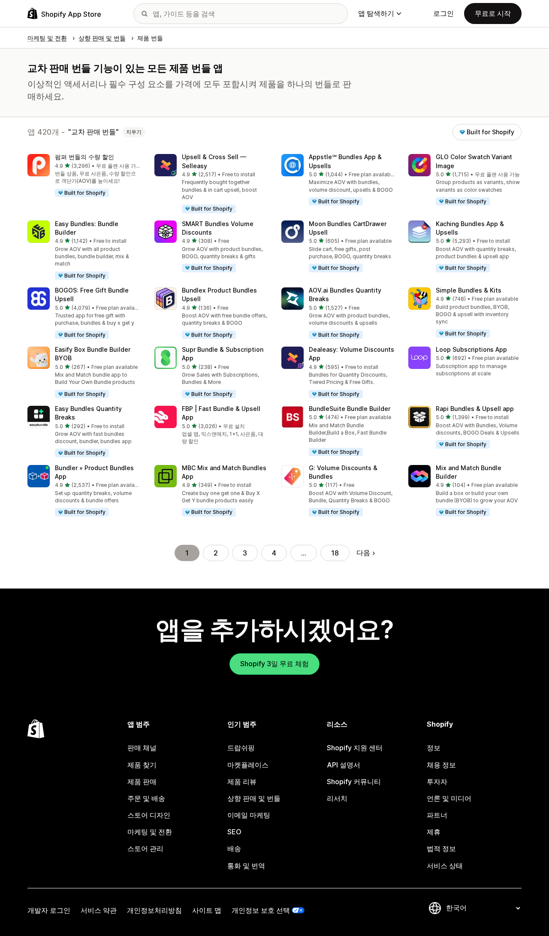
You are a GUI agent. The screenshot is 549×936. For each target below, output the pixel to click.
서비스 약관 (99, 910)
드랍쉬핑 (241, 747)
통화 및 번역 (246, 865)
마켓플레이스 (247, 765)
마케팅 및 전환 (149, 831)
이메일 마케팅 (248, 815)
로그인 (443, 13)
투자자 (437, 781)
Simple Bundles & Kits (468, 290)
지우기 (134, 132)
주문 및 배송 (146, 798)
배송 (234, 848)
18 (335, 553)
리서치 (337, 798)
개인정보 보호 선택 (261, 910)
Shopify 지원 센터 (355, 747)
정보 (433, 747)
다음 (363, 552)
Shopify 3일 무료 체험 (274, 663)
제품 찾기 (142, 765)
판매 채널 (142, 747)
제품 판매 (142, 781)
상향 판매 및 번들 (254, 798)
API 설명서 (343, 765)
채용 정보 (441, 765)
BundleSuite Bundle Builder (349, 408)
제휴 (433, 831)
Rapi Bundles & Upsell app (475, 408)
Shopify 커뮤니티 (354, 781)
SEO (234, 831)
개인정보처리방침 (154, 910)
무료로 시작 (493, 13)
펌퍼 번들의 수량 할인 (84, 156)
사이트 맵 (206, 910)
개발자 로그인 (48, 910)
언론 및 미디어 (449, 798)
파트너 (437, 815)
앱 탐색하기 (376, 13)
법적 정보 (441, 848)
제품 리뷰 (241, 781)
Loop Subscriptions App (471, 349)
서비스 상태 (445, 865)
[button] (84, 176)
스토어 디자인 (148, 815)
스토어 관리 (145, 848)
